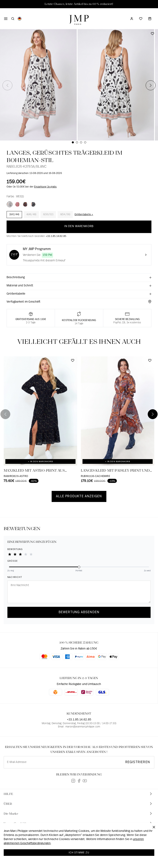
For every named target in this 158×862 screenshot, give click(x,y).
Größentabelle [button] (16, 293)
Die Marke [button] (11, 813)
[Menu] (5, 18)
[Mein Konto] (131, 18)
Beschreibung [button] (16, 277)
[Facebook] (79, 781)
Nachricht (14, 577)
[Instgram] (73, 781)
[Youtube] (85, 781)
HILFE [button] (8, 794)
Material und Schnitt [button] (20, 285)
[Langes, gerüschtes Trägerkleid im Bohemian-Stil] (9, 204)
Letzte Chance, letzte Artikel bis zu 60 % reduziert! (79, 4)
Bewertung (15, 549)
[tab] (79, 278)
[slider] (79, 566)
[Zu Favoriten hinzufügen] (152, 35)
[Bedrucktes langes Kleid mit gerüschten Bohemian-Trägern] (25, 204)
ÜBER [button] (8, 804)
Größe (12, 561)
